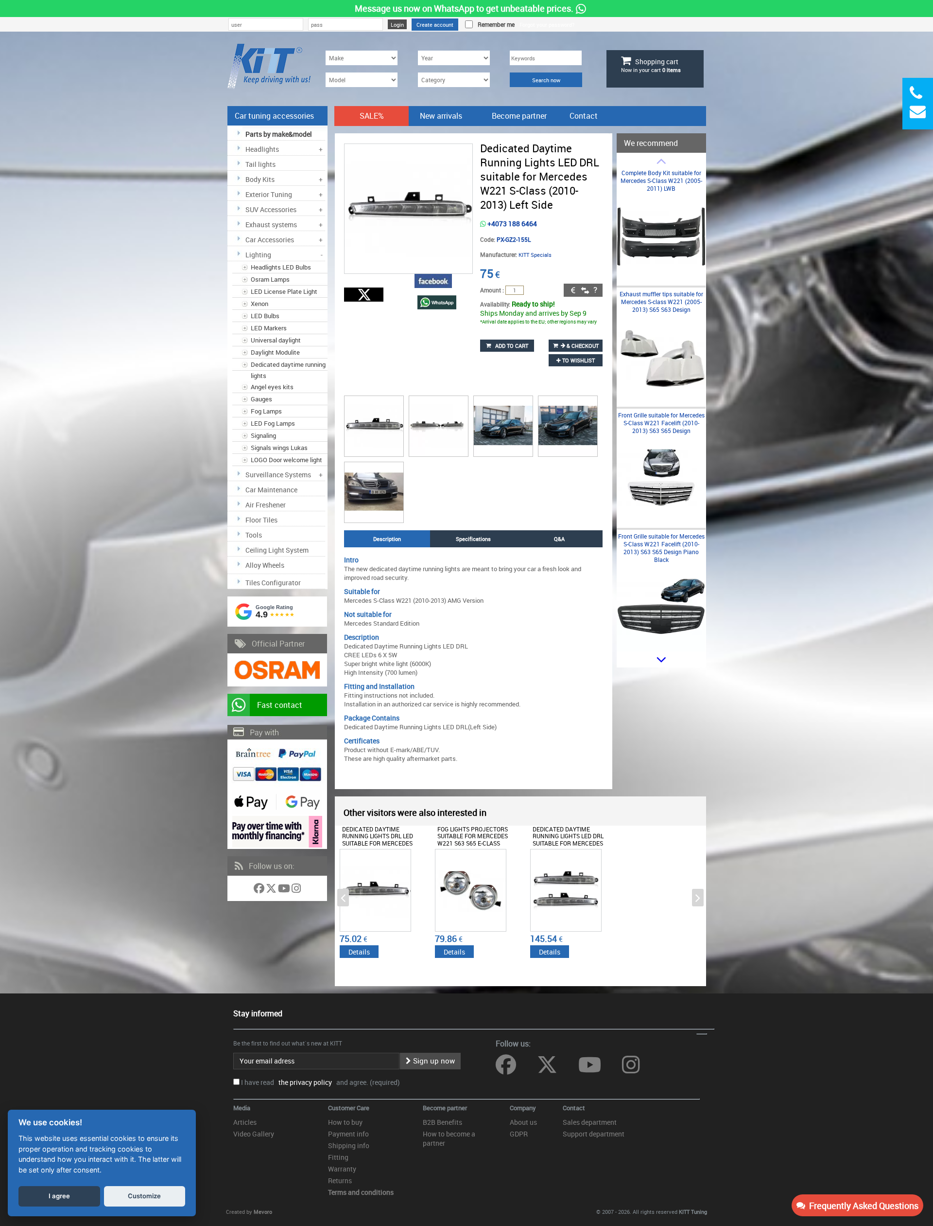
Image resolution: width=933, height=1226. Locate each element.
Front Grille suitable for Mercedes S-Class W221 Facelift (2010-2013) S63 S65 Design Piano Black (661, 547)
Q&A (559, 538)
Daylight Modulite (275, 352)
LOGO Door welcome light (286, 459)
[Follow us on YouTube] (285, 890)
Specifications (473, 538)
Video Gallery (253, 1133)
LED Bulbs (265, 315)
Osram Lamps (270, 279)
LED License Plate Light (284, 291)
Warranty (342, 1168)
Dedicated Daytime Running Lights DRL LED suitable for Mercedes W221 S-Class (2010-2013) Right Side (378, 843)
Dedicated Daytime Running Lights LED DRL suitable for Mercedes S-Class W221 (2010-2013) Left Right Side (569, 843)
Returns (340, 1180)
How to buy (345, 1122)
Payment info (348, 1133)
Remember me (495, 24)
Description (387, 538)
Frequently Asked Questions (861, 1205)
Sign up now (433, 1060)
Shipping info (348, 1145)
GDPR (519, 1133)
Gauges (261, 399)
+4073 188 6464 (511, 223)
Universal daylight (276, 340)
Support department (593, 1133)
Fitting (338, 1157)
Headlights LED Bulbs (281, 267)
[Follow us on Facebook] (260, 890)
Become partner (519, 115)
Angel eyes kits (272, 386)
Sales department (590, 1122)
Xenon (259, 303)
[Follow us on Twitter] (272, 890)
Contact (584, 115)
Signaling (263, 435)
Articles (245, 1122)
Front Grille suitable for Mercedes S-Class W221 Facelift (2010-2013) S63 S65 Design (661, 422)
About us (523, 1122)
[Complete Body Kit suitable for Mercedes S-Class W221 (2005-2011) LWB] (661, 279)
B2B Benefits (442, 1122)
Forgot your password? (546, 24)
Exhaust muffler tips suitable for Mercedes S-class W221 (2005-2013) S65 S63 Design (661, 301)
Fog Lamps (266, 411)
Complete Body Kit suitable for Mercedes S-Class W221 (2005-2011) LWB (661, 180)
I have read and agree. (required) (320, 1082)
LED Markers (269, 328)
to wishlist (578, 360)
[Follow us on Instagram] (296, 890)
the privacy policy (304, 1082)
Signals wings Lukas (279, 447)
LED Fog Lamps (273, 423)
